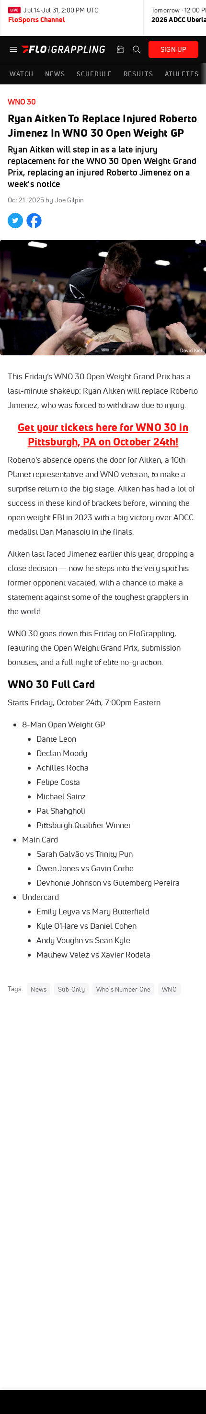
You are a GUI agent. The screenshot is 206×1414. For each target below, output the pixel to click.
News (38, 989)
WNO (169, 989)
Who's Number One (123, 989)
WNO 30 (22, 101)
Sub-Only (71, 989)
